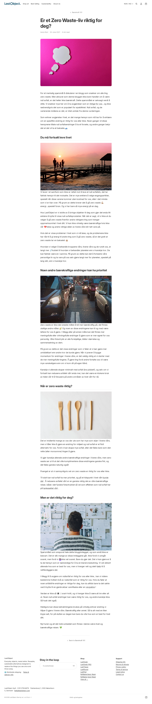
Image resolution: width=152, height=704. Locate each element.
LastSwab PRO (85, 664)
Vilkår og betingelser (76, 697)
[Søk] (136, 3)
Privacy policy (121, 667)
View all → (84, 679)
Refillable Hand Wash (88, 677)
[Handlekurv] (146, 3)
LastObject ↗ (28, 697)
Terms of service (122, 669)
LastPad (83, 672)
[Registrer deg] (73, 665)
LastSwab (84, 662)
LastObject (13, 697)
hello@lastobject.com (22, 691)
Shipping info (120, 662)
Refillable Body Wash (88, 674)
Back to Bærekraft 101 (77, 640)
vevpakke (90, 587)
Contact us (120, 674)
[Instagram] (146, 697)
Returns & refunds (122, 664)
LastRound (84, 669)
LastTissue (84, 667)
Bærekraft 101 (77, 12)
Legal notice (120, 672)
